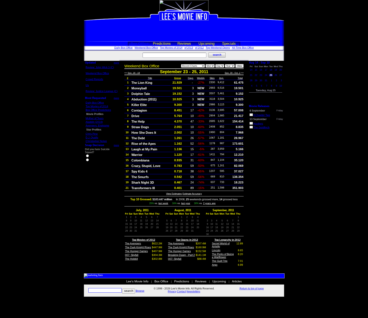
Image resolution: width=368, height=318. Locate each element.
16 (261, 69)
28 (251, 80)
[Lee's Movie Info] (184, 19)
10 (281, 85)
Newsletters (193, 291)
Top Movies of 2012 (143, 239)
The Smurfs (140, 177)
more (116, 62)
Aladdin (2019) (94, 122)
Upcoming (206, 44)
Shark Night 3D (142, 182)
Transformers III (143, 188)
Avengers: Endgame (97, 125)
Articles (237, 281)
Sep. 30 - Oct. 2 (232, 73)
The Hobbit (131, 258)
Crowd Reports (94, 79)
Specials (229, 44)
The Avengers (133, 243)
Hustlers (258, 123)
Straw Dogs (140, 127)
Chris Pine (92, 133)
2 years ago (209, 203)
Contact (181, 291)
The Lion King (141, 82)
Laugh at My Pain (144, 149)
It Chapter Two (261, 115)
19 (276, 69)
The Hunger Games (136, 251)
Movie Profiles (95, 114)
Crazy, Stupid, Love (145, 166)
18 (271, 69)
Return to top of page (252, 288)
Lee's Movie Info (137, 281)
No (91, 160)
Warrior (136, 155)
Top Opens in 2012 (187, 239)
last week (163, 203)
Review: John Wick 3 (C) (100, 67)
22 (256, 75)
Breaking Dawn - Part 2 (181, 255)
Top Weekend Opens (218, 47)
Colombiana (140, 160)
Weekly (201, 78)
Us (87, 85)
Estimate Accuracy (192, 193)
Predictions (162, 44)
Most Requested (95, 98)
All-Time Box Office (243, 47)
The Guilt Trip (219, 261)
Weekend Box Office (146, 47)
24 (266, 75)
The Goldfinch (261, 127)
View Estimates (174, 193)
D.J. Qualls (92, 137)
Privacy (172, 291)
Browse (140, 290)
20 (281, 69)
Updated (90, 62)
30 (261, 80)
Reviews (184, 44)
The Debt (138, 138)
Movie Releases (259, 106)
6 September (257, 110)
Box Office (139, 44)
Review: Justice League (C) (102, 91)
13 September (258, 119)
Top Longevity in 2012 (227, 239)
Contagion (139, 110)
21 (251, 75)
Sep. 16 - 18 (134, 73)
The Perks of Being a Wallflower (223, 256)
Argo (214, 264)
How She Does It (143, 132)
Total (240, 78)
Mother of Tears (95, 118)
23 (261, 75)
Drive (135, 116)
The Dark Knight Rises (138, 247)
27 (281, 75)
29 (256, 80)
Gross (177, 78)
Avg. (221, 78)
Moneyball (139, 88)
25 (271, 75)
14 (251, 69)
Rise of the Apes (143, 143)
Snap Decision (94, 145)
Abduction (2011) (144, 99)
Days (190, 78)
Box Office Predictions (98, 110)
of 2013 (188, 47)
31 (266, 80)
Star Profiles (93, 129)
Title (150, 78)
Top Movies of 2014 (171, 47)
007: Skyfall (131, 255)
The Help (138, 121)
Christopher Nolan (96, 141)
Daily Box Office (123, 47)
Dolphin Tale (140, 94)
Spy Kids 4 (139, 171)
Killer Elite (139, 105)
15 (256, 69)
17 (266, 69)
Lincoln (216, 250)
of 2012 (199, 47)
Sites (212, 78)
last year (185, 203)
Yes (91, 156)
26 (276, 75)
